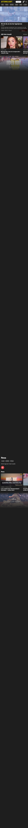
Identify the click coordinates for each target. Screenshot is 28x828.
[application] (14, 14)
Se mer (23, 30)
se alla (25, 34)
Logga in (18, 1)
